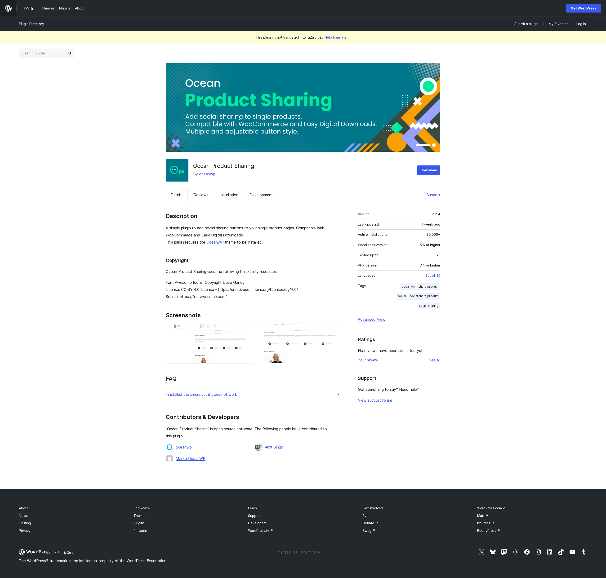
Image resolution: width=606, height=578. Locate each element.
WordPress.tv (260, 531)
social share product (424, 296)
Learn (252, 508)
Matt (482, 516)
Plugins (139, 523)
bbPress (485, 523)
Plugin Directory (31, 24)
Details (177, 194)
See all (434, 360)
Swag (369, 531)
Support (433, 194)
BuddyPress (488, 531)
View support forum (375, 400)
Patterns (140, 531)
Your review (368, 360)
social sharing (428, 305)
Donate (370, 523)
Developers (257, 523)
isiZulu (68, 552)
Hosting (25, 523)
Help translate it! (337, 37)
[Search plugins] (69, 53)
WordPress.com (491, 508)
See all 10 (432, 275)
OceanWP (215, 242)
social (401, 296)
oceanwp (207, 174)
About (23, 508)
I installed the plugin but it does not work (201, 394)
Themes (140, 516)
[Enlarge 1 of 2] (246, 330)
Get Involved (373, 508)
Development (261, 194)
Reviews (201, 194)
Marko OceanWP (190, 458)
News (23, 516)
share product (428, 286)
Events (368, 516)
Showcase (142, 508)
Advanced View (371, 319)
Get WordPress (584, 8)
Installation (228, 194)
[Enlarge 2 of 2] (337, 330)
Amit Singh (274, 447)
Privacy (25, 531)
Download (428, 170)
